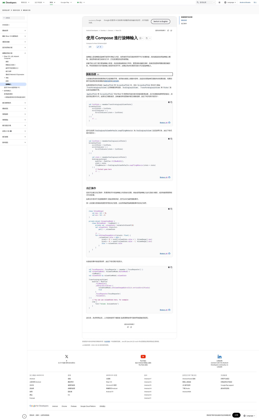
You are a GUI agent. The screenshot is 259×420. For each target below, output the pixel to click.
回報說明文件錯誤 (226, 382)
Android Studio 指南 (189, 379)
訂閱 (236, 415)
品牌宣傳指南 (45, 415)
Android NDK (187, 392)
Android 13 (147, 392)
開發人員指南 (187, 382)
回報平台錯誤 (225, 379)
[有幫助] (168, 30)
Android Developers (92, 30)
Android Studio (245, 2)
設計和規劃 (38, 2)
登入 (255, 2)
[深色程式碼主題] (169, 102)
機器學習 (71, 382)
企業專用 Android (35, 382)
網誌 (80, 2)
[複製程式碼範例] (171, 102)
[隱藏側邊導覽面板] (24, 416)
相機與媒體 (71, 388)
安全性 (32, 385)
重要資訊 (24, 2)
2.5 (90, 47)
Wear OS (26, 10)
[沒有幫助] (171, 30)
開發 (51, 2)
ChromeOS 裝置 (111, 385)
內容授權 (107, 341)
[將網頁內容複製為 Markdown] (147, 38)
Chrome (64, 406)
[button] (12, 30)
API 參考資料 (187, 385)
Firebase (73, 406)
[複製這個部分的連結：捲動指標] (98, 74)
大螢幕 (108, 379)
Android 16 (147, 382)
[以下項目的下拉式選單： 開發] (55, 2)
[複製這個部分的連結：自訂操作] (98, 188)
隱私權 (70, 392)
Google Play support (227, 385)
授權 (37, 415)
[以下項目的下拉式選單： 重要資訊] (29, 2)
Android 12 (147, 395)
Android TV (109, 392)
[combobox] (206, 2)
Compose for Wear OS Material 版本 (96, 43)
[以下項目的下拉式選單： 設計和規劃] (44, 2)
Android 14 (147, 388)
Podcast (32, 398)
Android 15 (147, 385)
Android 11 (147, 398)
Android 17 (147, 379)
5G (69, 395)
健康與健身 (71, 385)
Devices (16, 10)
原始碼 (32, 388)
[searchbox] (13, 17)
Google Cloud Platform (88, 406)
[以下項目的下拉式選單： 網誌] (85, 2)
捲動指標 (107, 81)
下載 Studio (186, 388)
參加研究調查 (225, 388)
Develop (6, 10)
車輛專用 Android (111, 388)
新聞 (31, 392)
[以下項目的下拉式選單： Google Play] (72, 2)
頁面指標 (115, 81)
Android (32, 379)
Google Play (65, 2)
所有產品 (102, 406)
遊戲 (69, 379)
